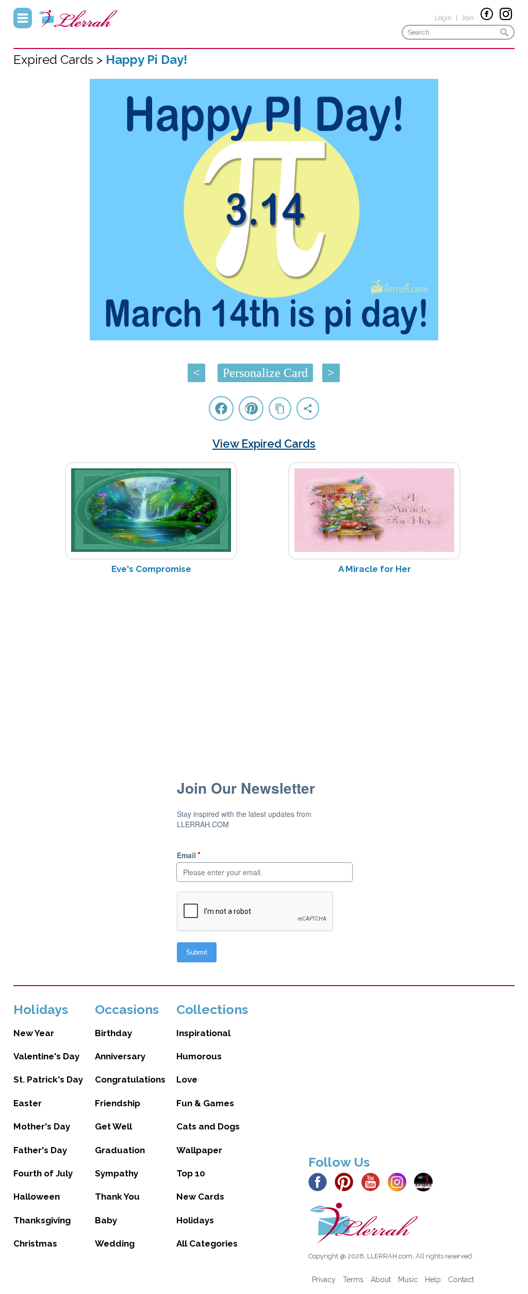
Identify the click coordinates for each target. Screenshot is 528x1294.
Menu (22, 18)
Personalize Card (265, 373)
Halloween (36, 1196)
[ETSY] (426, 1181)
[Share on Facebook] (221, 408)
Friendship (117, 1103)
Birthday (113, 1033)
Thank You (117, 1196)
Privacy (324, 1279)
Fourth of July (43, 1173)
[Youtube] (373, 1181)
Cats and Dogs (208, 1126)
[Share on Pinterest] (251, 408)
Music (408, 1279)
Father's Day (40, 1150)
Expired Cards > (59, 59)
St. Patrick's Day (48, 1079)
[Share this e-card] (307, 408)
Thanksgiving (42, 1220)
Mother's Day (41, 1126)
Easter (27, 1103)
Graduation (120, 1150)
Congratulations (130, 1079)
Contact (461, 1279)
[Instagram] (400, 1181)
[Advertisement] (264, 664)
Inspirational (203, 1033)
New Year (33, 1033)
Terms (353, 1279)
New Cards (200, 1196)
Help (433, 1279)
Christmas (35, 1243)
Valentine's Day (46, 1056)
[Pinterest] (347, 1181)
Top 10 (190, 1173)
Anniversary (120, 1056)
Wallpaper (199, 1150)
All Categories (207, 1243)
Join (467, 18)
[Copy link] (280, 408)
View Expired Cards (264, 443)
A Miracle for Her (374, 569)
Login (443, 18)
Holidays (195, 1220)
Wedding (115, 1243)
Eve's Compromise (151, 569)
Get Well (113, 1126)
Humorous (199, 1056)
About (381, 1279)
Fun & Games (205, 1103)
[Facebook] (320, 1181)
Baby (106, 1220)
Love (186, 1079)
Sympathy (116, 1173)
